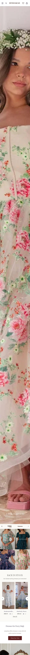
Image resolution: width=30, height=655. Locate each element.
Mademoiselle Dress (8, 611)
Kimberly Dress (21, 611)
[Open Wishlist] (23, 3)
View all (15, 616)
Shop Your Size (15, 638)
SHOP (15, 520)
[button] (2, 3)
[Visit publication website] (13, 526)
